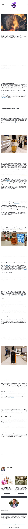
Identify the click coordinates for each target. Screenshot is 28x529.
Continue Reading (7, 493)
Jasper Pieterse (9, 467)
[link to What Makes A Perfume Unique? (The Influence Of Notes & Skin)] (21, 480)
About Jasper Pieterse (22, 524)
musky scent (12, 397)
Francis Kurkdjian (7, 265)
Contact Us (14, 525)
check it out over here (5, 97)
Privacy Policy (4, 524)
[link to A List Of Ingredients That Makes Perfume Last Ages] (7, 480)
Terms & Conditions (9, 524)
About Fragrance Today (16, 524)
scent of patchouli (8, 180)
